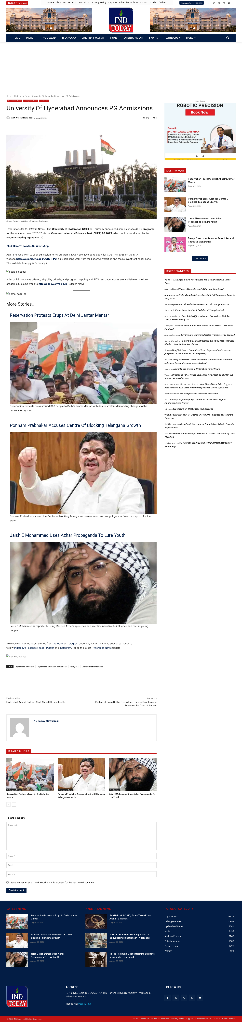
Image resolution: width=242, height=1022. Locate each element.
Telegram (72, 643)
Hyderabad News (22, 96)
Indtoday (58, 643)
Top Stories (44, 101)
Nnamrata (169, 294)
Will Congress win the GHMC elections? (199, 393)
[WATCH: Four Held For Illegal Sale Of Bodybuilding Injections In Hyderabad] (96, 940)
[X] (219, 3)
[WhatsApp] (224, 3)
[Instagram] (214, 3)
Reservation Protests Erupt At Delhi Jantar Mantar (59, 315)
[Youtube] (229, 3)
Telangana (74, 666)
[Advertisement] (121, 66)
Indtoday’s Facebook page (29, 647)
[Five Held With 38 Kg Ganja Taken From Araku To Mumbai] (96, 921)
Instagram (65, 647)
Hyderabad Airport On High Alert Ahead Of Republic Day (36, 702)
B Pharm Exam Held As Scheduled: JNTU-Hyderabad (198, 310)
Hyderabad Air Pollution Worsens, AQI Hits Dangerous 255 (200, 304)
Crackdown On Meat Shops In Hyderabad (193, 408)
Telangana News (30, 101)
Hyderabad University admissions (52, 666)
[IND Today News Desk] (8, 117)
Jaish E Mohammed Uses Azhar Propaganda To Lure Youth (68, 535)
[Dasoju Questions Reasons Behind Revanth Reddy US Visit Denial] (175, 244)
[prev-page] (8, 804)
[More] (65, 682)
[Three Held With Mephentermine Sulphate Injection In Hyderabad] (96, 959)
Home (9, 96)
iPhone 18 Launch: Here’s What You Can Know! (201, 289)
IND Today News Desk (23, 117)
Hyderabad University (24, 666)
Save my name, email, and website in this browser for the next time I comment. (53, 882)
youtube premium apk (175, 414)
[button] (48, 28)
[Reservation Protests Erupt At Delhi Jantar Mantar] (30, 774)
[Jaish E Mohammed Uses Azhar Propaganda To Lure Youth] (133, 774)
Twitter (50, 647)
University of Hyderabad (92, 666)
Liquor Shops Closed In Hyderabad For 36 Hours (196, 368)
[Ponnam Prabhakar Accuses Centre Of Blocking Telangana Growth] (82, 774)
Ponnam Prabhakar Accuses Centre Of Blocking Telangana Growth (75, 425)
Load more (199, 258)
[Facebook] (209, 3)
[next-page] (14, 804)
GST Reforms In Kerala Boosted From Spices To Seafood (208, 334)
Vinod (167, 279)
